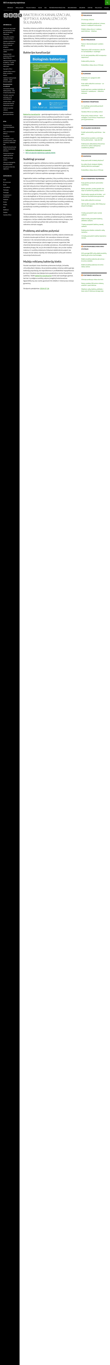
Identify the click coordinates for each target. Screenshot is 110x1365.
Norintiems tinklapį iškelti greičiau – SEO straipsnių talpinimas (9, 90)
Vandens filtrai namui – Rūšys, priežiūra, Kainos (9, 73)
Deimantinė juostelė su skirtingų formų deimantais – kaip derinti (92, 139)
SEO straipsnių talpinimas (14, 2)
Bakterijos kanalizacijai (31, 114)
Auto (4, 179)
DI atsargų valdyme (87, 19)
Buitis (4, 185)
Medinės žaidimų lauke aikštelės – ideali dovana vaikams (9, 79)
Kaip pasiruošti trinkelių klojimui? (92, 160)
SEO (45, 7)
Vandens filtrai (7, 215)
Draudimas (6, 136)
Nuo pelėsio (6, 187)
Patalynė (5, 199)
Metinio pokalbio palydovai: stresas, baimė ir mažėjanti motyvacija (93, 24)
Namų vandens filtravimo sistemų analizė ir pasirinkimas (92, 284)
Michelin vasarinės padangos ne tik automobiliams (8, 97)
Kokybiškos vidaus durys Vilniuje (92, 65)
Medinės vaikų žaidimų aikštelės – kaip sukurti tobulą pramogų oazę (92, 290)
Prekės (5, 204)
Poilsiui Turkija (31, 7)
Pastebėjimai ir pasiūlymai (57, 7)
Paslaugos (98, 7)
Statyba (90, 7)
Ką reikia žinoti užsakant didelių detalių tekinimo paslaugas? (91, 165)
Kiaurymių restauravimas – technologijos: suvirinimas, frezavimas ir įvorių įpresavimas (93, 117)
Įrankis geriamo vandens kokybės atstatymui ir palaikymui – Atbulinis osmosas (93, 91)
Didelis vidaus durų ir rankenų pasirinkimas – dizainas (91, 30)
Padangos (6, 190)
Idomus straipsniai (91, 102)
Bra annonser (72, 7)
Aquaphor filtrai (7, 69)
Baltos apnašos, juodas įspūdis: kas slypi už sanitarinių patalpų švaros (92, 189)
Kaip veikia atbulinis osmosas (91, 200)
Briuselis (10, 7)
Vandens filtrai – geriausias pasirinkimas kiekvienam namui (9, 103)
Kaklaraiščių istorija (88, 61)
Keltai (40, 7)
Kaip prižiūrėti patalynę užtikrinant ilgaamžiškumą (9, 56)
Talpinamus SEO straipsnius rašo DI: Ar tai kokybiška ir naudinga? (93, 50)
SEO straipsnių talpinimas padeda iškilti (40, 153)
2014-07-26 (44, 288)
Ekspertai (87, 156)
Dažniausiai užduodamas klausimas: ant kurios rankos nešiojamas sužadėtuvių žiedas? (93, 145)
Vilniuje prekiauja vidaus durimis (92, 279)
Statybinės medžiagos (92, 275)
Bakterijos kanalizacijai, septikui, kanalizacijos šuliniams (9, 149)
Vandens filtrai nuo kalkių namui (92, 112)
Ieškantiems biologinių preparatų (38, 150)
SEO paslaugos (89, 40)
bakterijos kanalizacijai (43, 276)
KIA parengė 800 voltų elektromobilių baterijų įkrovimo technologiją (94, 254)
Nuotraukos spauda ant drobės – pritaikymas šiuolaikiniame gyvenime (93, 195)
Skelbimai (82, 7)
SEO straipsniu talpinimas (93, 178)
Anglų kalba (19, 7)
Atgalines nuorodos (91, 128)
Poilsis (106, 7)
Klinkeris (87, 73)
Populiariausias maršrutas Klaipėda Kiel (8, 127)
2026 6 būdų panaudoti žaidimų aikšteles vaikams (91, 219)
